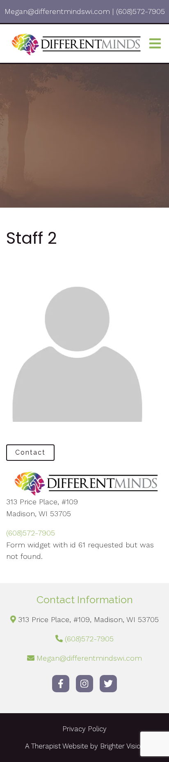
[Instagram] (84, 683)
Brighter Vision (122, 746)
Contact (30, 452)
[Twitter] (108, 683)
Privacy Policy (84, 729)
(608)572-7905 (30, 533)
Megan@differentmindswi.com (89, 658)
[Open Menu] (155, 43)
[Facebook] (60, 683)
